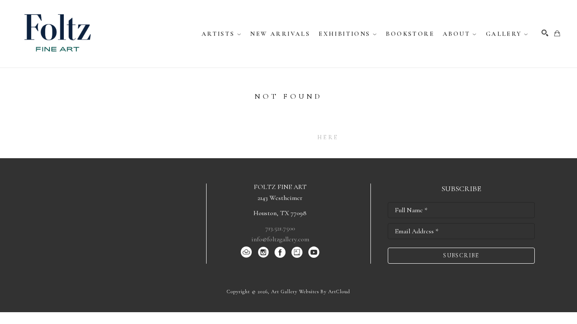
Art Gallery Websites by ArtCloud (310, 291)
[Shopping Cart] (557, 33)
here (327, 137)
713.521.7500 (280, 228)
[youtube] (313, 252)
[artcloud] (246, 252)
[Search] (545, 33)
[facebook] (280, 252)
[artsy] (296, 252)
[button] (221, 34)
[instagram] (263, 252)
